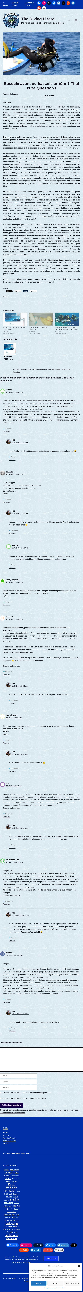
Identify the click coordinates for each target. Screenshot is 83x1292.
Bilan (17, 1173)
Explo (11, 1184)
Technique (41, 71)
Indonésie (9, 1197)
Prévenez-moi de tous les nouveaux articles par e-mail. (24, 1098)
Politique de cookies (49, 1288)
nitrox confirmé (11, 1212)
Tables (15, 1232)
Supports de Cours (9, 1141)
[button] (79, 1266)
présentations (14, 1220)
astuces (9, 1172)
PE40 (7, 1220)
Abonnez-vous (51, 1258)
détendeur (15, 1179)
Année (6, 1170)
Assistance (14, 1170)
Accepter (39, 1283)
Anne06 (9, 472)
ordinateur (7, 1215)
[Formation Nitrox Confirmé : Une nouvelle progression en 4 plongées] (67, 319)
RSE (5, 1226)
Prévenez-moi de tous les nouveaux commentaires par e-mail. (27, 1093)
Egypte (8, 1181)
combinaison (15, 1176)
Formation (9, 1190)
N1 (14, 1206)
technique (11, 1235)
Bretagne (7, 1176)
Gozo (18, 1191)
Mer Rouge (8, 1203)
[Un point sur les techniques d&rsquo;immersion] (41, 319)
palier (17, 1215)
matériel (14, 1199)
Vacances (11, 1238)
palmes (7, 1217)
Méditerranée (8, 1206)
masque (6, 1200)
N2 (18, 1206)
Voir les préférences (72, 1283)
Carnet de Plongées (9, 1138)
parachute (14, 1217)
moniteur (16, 1203)
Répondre (6, 431)
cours (8, 1178)
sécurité (9, 1232)
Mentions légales (61, 1288)
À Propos (6, 1135)
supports (17, 1229)
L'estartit (15, 1197)
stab (12, 1229)
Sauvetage (6, 1229)
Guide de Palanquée (11, 1194)
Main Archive (26, 369)
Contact (5, 1143)
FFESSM (11, 1187)
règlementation (13, 1226)
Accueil (16, 369)
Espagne (14, 1181)
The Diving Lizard (38, 19)
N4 (10, 1208)
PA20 (13, 1215)
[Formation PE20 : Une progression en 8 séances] (15, 319)
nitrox (15, 1209)
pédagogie (11, 1223)
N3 (7, 1209)
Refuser (55, 1283)
